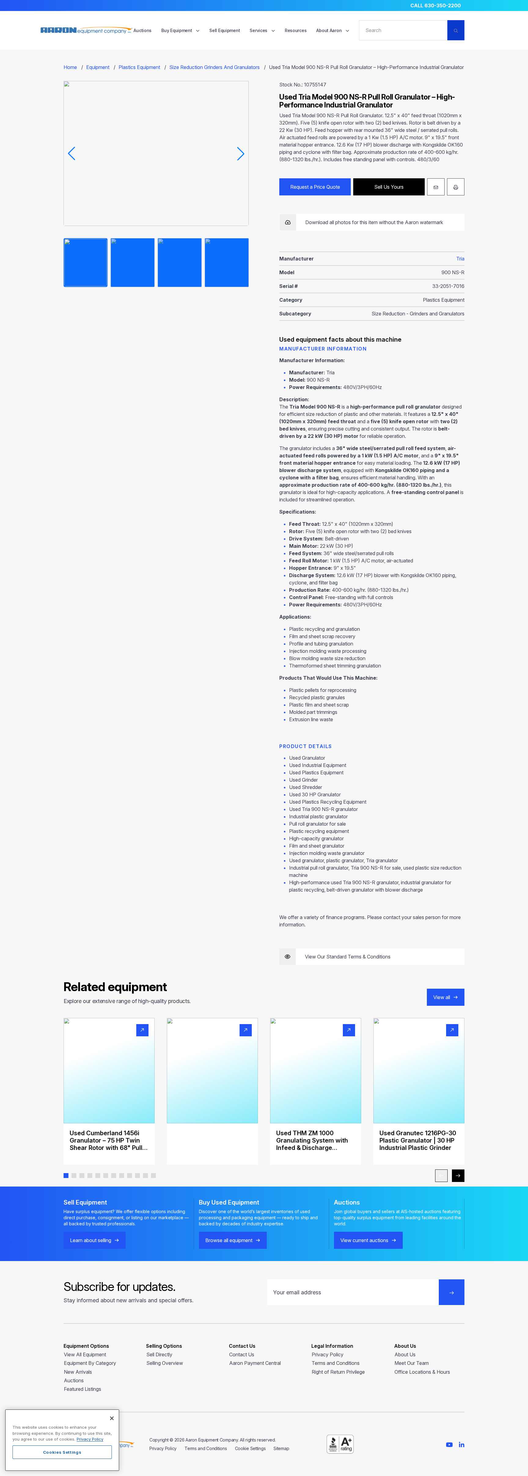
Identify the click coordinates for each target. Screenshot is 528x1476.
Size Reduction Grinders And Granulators (214, 67)
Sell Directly (159, 1354)
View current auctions (364, 1240)
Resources (295, 30)
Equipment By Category (90, 1363)
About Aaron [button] (329, 30)
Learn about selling (90, 1240)
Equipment (97, 67)
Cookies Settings (62, 1452)
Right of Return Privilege (338, 1372)
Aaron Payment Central (255, 1363)
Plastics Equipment (139, 67)
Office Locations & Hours (422, 1372)
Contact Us (241, 1354)
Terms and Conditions (336, 1363)
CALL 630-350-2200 (435, 5)
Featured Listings (82, 1389)
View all (441, 997)
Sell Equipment (224, 30)
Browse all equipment (228, 1240)
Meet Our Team (411, 1363)
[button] (66, 1175)
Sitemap (281, 1448)
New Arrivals (78, 1372)
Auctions (143, 30)
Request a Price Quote (315, 187)
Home (70, 67)
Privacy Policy (327, 1354)
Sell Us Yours (389, 187)
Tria (460, 259)
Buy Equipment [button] (177, 30)
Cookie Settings (250, 1448)
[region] (62, 1440)
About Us (405, 1354)
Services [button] (259, 30)
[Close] (112, 1418)
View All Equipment (85, 1354)
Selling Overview (164, 1363)
